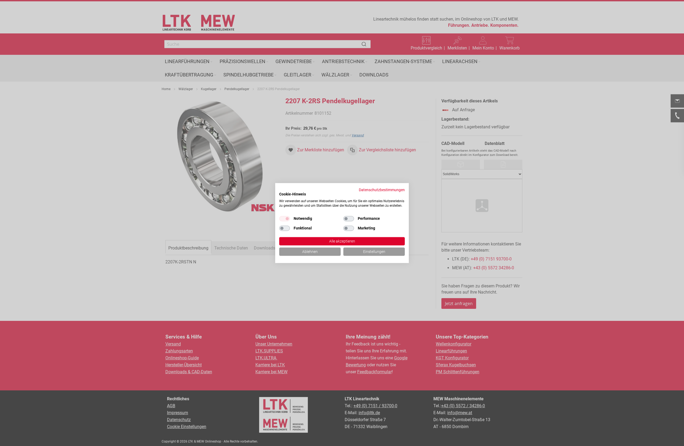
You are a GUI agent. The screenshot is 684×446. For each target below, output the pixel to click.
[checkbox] (348, 218)
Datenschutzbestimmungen (382, 190)
